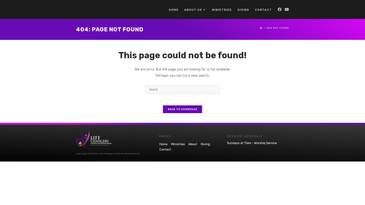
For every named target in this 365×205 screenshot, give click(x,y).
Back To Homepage (182, 109)
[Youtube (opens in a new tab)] (286, 9)
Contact (165, 149)
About (192, 144)
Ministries (178, 144)
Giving (205, 144)
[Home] (261, 28)
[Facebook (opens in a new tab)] (279, 9)
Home (163, 144)
